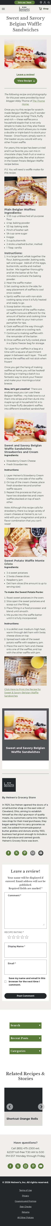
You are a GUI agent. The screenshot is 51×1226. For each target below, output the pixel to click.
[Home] (22, 9)
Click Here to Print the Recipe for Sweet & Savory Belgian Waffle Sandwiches (22, 692)
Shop (46, 9)
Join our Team (24, 2)
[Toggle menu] (3, 9)
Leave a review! (26, 74)
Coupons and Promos (25, 1201)
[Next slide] (41, 1106)
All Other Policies (25, 1217)
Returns (25, 1212)
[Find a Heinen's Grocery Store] (41, 2)
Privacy (25, 1196)
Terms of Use (25, 1190)
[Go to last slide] (10, 1106)
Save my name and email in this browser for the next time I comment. (27, 981)
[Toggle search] (49, 2)
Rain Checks (25, 1206)
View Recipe (25, 81)
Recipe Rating (14, 932)
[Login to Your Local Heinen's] (45, 2)
